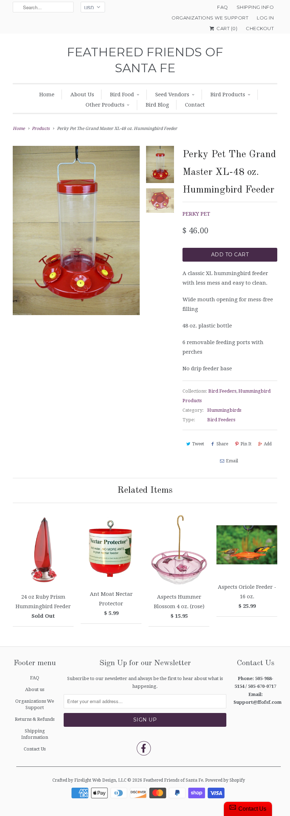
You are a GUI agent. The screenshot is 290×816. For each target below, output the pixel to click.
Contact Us (35, 749)
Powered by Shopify (225, 780)
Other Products (105, 105)
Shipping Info (255, 7)
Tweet (198, 443)
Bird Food (122, 94)
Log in (265, 18)
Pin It (245, 443)
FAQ (222, 7)
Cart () (226, 28)
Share (222, 443)
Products (41, 128)
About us (34, 689)
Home (46, 94)
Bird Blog (157, 105)
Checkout (260, 28)
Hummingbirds (224, 410)
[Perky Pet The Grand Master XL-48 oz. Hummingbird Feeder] (76, 230)
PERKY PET (196, 214)
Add (268, 443)
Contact (195, 105)
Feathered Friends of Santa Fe (145, 60)
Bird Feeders (222, 391)
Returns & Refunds (34, 719)
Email (232, 460)
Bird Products (227, 94)
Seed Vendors (172, 94)
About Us (82, 94)
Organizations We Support (210, 18)
